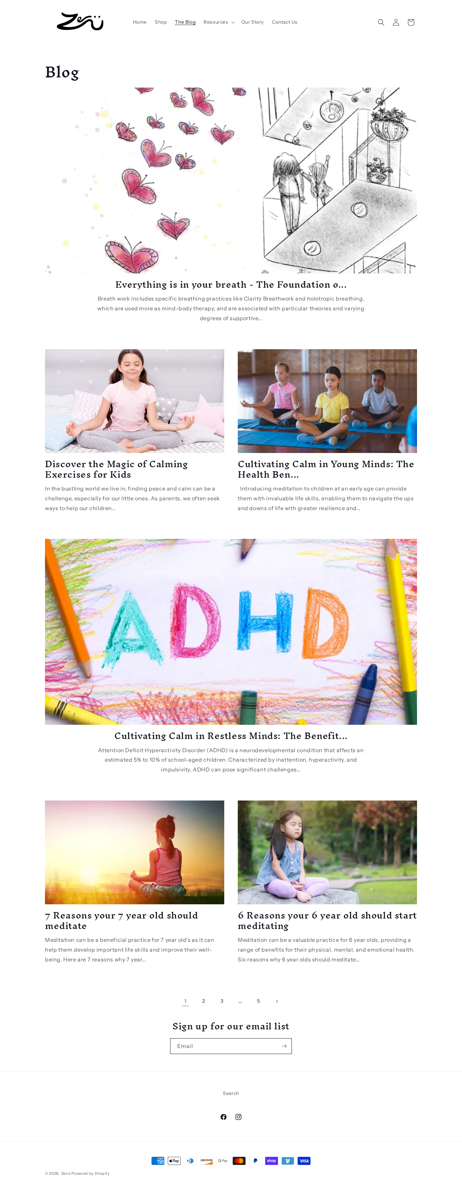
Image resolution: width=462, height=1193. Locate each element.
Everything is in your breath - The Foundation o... (231, 284)
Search (231, 1093)
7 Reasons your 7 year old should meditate (121, 920)
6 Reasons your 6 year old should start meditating (327, 920)
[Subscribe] (284, 1046)
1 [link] (185, 1001)
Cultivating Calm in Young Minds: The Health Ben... (326, 469)
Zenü (66, 1173)
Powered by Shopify (90, 1173)
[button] (218, 22)
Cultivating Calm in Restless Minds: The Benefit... (231, 736)
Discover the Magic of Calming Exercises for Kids (116, 469)
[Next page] (276, 1001)
